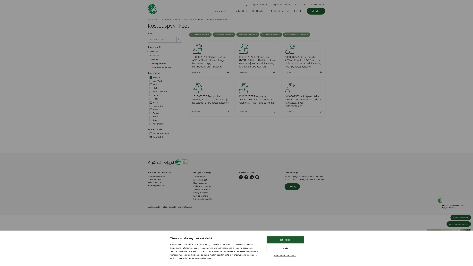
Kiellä (285, 248)
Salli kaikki (285, 240)
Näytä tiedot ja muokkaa (285, 256)
